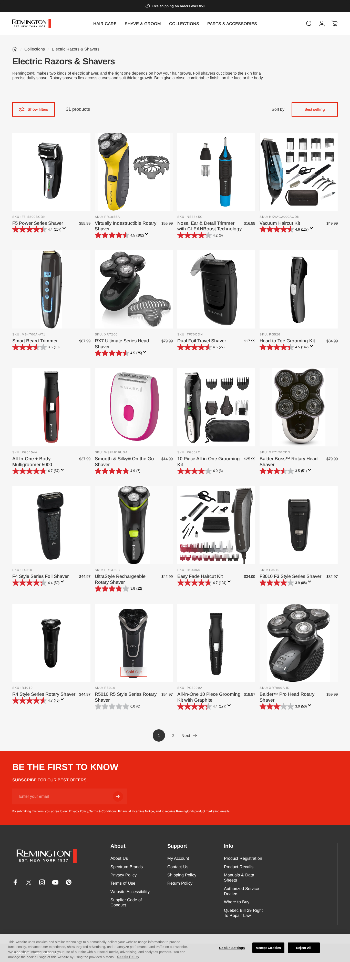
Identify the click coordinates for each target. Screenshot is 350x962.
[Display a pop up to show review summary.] (65, 230)
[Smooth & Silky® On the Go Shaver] (134, 407)
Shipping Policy (181, 875)
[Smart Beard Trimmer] (51, 289)
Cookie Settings (232, 948)
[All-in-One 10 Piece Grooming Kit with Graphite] (216, 643)
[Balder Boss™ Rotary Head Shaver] (299, 407)
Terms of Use (122, 883)
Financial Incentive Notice (136, 811)
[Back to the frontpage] (14, 49)
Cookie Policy (128, 957)
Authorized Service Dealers (241, 891)
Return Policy (179, 883)
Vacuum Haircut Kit (280, 223)
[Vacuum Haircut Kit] (299, 172)
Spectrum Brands (126, 866)
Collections (34, 49)
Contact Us (177, 866)
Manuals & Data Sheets (239, 877)
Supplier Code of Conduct (126, 902)
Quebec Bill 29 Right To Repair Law (243, 913)
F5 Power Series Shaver (37, 223)
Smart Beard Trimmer (35, 340)
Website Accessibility (130, 891)
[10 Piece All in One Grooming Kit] (216, 407)
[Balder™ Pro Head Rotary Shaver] (299, 643)
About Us (119, 858)
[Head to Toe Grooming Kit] (299, 289)
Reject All (303, 948)
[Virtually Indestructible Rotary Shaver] (134, 172)
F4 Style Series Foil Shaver (40, 576)
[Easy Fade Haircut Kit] (216, 525)
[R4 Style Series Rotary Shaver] (51, 643)
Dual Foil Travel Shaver (201, 340)
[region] (175, 948)
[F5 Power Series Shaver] (51, 172)
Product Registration (243, 858)
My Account (178, 858)
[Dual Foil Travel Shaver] (216, 289)
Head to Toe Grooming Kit (287, 340)
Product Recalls (238, 866)
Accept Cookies (268, 948)
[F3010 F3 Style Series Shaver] (299, 525)
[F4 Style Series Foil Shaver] (51, 525)
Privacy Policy (78, 811)
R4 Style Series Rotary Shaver (43, 694)
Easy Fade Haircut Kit (200, 576)
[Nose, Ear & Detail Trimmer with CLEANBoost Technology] (216, 172)
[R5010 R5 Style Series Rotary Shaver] (134, 643)
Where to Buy (236, 901)
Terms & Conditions (103, 811)
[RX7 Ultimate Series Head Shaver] (134, 289)
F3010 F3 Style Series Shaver (290, 576)
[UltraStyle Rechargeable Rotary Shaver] (134, 525)
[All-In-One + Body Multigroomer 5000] (51, 407)
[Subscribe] (118, 796)
